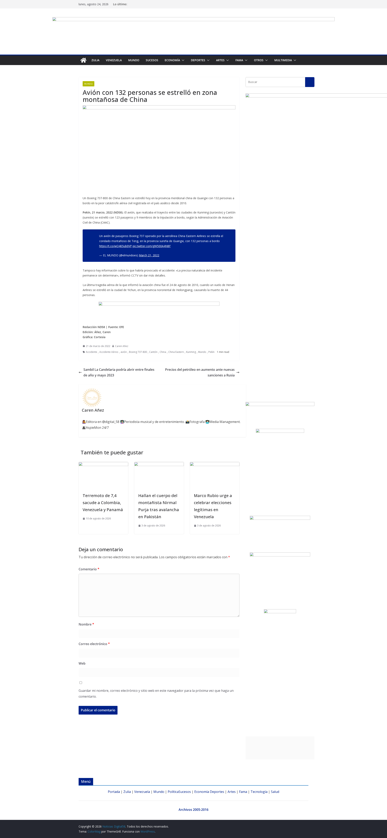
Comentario (89, 569)
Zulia (95, 60)
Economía (172, 60)
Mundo (133, 60)
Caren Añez (121, 346)
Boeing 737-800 (138, 352)
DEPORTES (198, 60)
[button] (182, 60)
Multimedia (283, 60)
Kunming (191, 352)
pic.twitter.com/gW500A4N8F (152, 246)
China (163, 352)
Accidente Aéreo (108, 352)
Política (173, 791)
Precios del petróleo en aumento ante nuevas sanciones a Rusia (200, 372)
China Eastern (176, 352)
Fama (239, 60)
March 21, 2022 (149, 255)
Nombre (86, 624)
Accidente (91, 352)
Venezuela (114, 60)
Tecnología (259, 791)
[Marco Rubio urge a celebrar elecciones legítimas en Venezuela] (214, 465)
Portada (114, 791)
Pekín (211, 352)
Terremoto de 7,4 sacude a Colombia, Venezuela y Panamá (103, 502)
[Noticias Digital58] (83, 60)
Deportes (217, 791)
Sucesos (152, 60)
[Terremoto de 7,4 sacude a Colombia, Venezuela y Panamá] (103, 465)
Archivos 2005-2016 (193, 809)
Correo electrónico (94, 644)
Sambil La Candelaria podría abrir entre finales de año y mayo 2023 (118, 372)
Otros (258, 60)
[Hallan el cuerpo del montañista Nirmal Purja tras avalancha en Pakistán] (159, 465)
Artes (220, 60)
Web (82, 663)
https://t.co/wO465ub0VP (115, 246)
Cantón (153, 352)
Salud (275, 791)
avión (124, 352)
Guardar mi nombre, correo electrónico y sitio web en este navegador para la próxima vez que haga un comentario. (156, 693)
